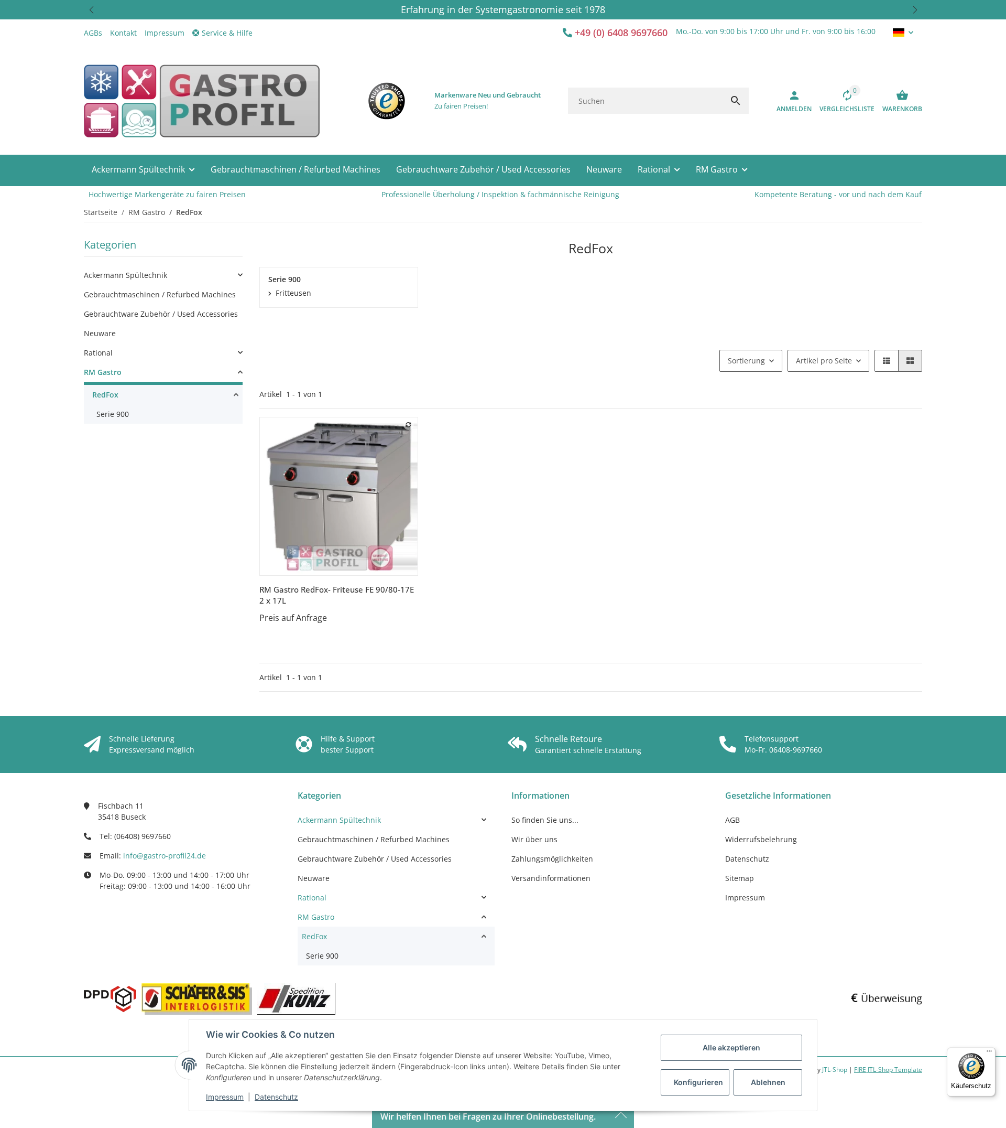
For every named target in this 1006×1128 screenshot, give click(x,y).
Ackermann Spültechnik (125, 275)
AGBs (93, 33)
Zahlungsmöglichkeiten (552, 859)
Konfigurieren (698, 1082)
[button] (91, 10)
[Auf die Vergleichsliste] (408, 425)
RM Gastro (103, 372)
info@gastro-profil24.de (164, 856)
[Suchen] (736, 101)
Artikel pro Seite (824, 361)
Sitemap (739, 878)
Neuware (100, 333)
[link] (163, 275)
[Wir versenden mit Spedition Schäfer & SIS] (196, 999)
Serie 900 (112, 414)
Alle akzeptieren (731, 1047)
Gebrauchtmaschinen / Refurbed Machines (160, 294)
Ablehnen (768, 1082)
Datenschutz (276, 1096)
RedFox (105, 395)
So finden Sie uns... (544, 820)
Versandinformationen (551, 878)
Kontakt (123, 33)
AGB (732, 820)
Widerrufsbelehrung (761, 839)
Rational (98, 353)
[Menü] (989, 1053)
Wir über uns (534, 839)
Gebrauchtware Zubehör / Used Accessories (161, 314)
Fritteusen (293, 293)
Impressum (225, 1096)
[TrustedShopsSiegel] (386, 100)
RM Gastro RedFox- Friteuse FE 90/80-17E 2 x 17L (336, 595)
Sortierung (746, 361)
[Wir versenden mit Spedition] (296, 999)
